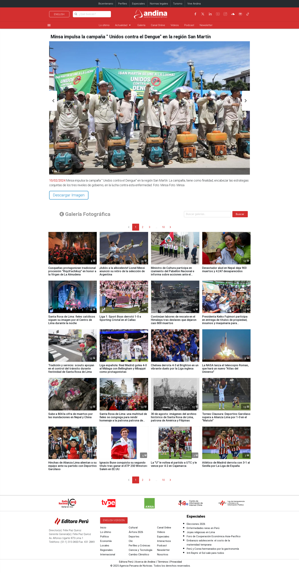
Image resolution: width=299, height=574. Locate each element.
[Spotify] (240, 14)
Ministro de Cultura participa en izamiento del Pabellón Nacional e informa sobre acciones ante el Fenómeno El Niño (172, 272)
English (59, 14)
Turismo (177, 3)
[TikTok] (247, 14)
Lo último (104, 25)
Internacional (107, 554)
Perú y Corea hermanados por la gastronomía (213, 548)
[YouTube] (217, 14)
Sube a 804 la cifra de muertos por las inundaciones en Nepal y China (70, 415)
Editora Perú (126, 561)
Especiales (138, 3)
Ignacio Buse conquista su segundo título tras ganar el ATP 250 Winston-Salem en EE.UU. (123, 466)
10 (163, 227)
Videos (175, 25)
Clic (131, 541)
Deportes (134, 536)
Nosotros (162, 554)
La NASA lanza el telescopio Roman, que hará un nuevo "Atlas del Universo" (225, 368)
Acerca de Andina (145, 561)
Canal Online (158, 25)
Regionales (106, 550)
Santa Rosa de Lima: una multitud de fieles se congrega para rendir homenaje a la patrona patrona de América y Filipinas (123, 418)
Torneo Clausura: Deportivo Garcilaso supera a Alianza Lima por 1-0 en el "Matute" (226, 417)
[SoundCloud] (232, 14)
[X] (202, 14)
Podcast (189, 25)
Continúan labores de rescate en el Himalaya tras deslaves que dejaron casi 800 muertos (173, 320)
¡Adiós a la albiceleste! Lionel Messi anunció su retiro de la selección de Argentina (122, 271)
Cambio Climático (139, 554)
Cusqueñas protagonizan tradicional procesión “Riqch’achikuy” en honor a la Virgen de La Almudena (72, 271)
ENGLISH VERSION (114, 520)
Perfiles (122, 3)
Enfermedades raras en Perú (203, 528)
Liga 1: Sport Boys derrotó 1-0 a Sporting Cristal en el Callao (120, 318)
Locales (104, 545)
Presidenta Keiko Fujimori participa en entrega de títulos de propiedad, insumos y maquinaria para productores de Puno (224, 321)
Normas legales (159, 3)
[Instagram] (225, 14)
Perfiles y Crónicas (139, 545)
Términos (162, 561)
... (156, 227)
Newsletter (206, 25)
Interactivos (164, 541)
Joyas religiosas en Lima (201, 532)
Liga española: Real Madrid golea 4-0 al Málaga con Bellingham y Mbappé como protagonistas (123, 368)
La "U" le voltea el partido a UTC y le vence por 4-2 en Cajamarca (174, 464)
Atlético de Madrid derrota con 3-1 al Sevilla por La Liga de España (226, 464)
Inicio (103, 527)
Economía (106, 541)
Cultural (133, 527)
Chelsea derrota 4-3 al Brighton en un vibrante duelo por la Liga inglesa (174, 367)
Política (104, 536)
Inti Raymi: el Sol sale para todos (205, 552)
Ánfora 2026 (136, 532)
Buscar (240, 214)
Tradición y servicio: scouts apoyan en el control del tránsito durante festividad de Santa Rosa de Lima (71, 368)
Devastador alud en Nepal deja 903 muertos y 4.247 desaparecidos (224, 269)
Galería (141, 25)
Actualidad (123, 25)
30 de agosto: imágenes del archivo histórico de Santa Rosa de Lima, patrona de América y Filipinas (173, 417)
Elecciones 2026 (196, 524)
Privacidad (176, 561)
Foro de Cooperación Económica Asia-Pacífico (214, 536)
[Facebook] (195, 14)
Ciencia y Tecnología (140, 550)
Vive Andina (194, 3)
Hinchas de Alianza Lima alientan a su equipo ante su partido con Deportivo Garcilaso (72, 466)
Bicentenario (105, 3)
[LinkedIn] (210, 14)
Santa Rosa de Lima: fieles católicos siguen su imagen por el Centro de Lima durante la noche (71, 320)
